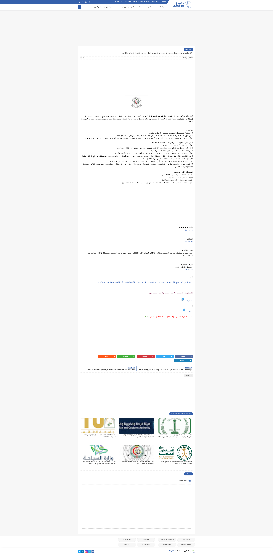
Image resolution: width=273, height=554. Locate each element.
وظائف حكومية (152, 7)
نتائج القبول (97, 7)
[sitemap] (92, 551)
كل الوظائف (161, 7)
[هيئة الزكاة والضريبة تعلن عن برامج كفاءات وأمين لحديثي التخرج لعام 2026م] (136, 426)
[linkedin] (86, 1)
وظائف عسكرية (186, 544)
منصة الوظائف (172, 551)
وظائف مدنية (167, 544)
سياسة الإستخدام (126, 1)
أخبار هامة (116, 7)
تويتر (190, 311)
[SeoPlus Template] (193, 551)
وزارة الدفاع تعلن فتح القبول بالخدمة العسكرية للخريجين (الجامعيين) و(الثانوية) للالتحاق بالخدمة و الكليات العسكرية (145, 282)
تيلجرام (189, 301)
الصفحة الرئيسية (161, 1)
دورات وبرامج (108, 7)
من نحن (134, 1)
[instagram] (79, 1)
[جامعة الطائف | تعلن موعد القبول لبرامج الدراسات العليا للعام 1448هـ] (98, 426)
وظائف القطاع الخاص (137, 7)
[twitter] (89, 1)
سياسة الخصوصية (149, 1)
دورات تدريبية (146, 544)
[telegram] (82, 1)
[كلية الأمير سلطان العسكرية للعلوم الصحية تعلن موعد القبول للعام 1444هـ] (136, 453)
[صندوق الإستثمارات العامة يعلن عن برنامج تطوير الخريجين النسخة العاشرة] (175, 453)
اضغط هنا (189, 230)
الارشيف (117, 1)
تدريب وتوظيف (125, 7)
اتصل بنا (140, 1)
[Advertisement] (136, 29)
